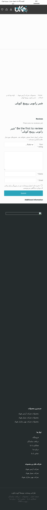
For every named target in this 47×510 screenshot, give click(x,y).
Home (40, 95)
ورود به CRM (22, 501)
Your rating (40, 145)
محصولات (25, 496)
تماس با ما (35, 453)
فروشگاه (36, 437)
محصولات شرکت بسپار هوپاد (29, 418)
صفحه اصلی (34, 496)
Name (40, 174)
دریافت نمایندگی (33, 441)
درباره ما (36, 449)
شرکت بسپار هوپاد (32, 473)
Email (40, 180)
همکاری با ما (34, 445)
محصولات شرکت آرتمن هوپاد (27, 95)
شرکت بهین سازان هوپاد (30, 477)
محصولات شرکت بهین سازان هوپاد (27, 422)
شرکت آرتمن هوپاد (32, 469)
